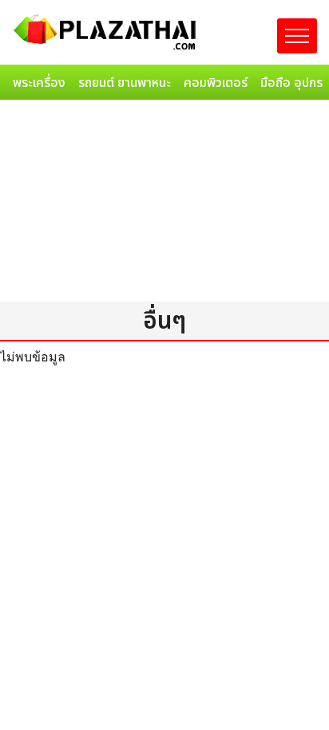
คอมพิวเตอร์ (216, 83)
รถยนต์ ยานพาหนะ (124, 83)
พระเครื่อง (39, 83)
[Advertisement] (164, 204)
